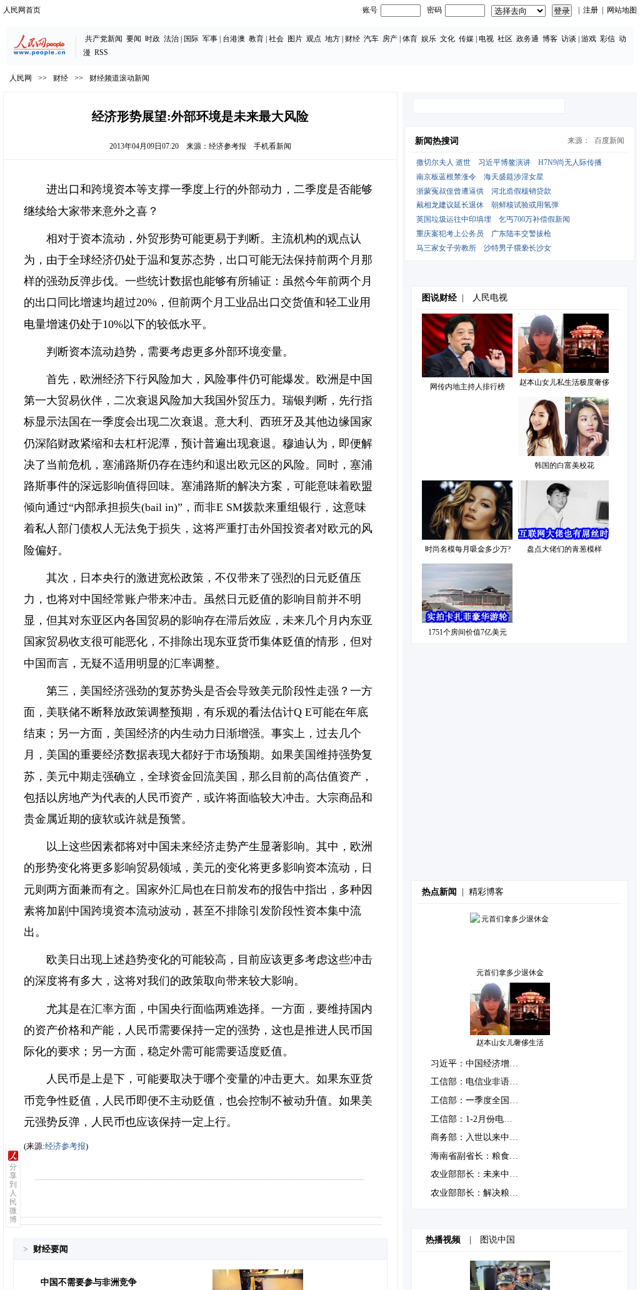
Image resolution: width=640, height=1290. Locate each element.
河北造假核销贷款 (521, 191)
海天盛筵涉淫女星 (514, 176)
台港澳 (233, 38)
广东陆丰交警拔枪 (521, 233)
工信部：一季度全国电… (479, 1100)
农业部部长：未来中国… (479, 1174)
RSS (101, 52)
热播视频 (443, 1239)
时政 (152, 38)
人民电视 (490, 297)
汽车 (371, 38)
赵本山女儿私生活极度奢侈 (564, 382)
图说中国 (497, 1239)
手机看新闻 (272, 146)
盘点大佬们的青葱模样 (564, 549)
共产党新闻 (103, 38)
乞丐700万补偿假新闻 (534, 219)
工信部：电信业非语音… (479, 1081)
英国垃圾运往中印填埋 (453, 219)
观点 (313, 38)
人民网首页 (22, 10)
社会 (276, 38)
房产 (390, 38)
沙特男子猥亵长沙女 (517, 248)
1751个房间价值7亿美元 (467, 632)
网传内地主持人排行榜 (467, 386)
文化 (447, 38)
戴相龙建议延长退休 (450, 205)
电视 (486, 38)
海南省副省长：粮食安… (479, 1156)
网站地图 (622, 10)
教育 (256, 38)
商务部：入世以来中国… (479, 1137)
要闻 (133, 38)
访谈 (568, 38)
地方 (332, 38)
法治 (171, 38)
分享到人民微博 (13, 1193)
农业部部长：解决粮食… (479, 1193)
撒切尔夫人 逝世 (443, 162)
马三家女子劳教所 (446, 248)
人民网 (20, 78)
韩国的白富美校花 (564, 465)
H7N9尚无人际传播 (570, 162)
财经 (352, 38)
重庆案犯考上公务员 (450, 233)
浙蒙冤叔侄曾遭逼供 (450, 191)
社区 (505, 38)
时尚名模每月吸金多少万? (468, 549)
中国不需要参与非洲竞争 (89, 1282)
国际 (191, 38)
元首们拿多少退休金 (510, 972)
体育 (410, 38)
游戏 (588, 38)
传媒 (466, 38)
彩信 (607, 38)
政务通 (527, 38)
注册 (590, 10)
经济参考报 (227, 146)
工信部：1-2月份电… (471, 1119)
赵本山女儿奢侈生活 (510, 1042)
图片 (295, 38)
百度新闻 (609, 140)
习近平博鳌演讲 (504, 162)
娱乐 (428, 38)
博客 (550, 38)
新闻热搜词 (437, 141)
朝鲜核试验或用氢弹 (525, 205)
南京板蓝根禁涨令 (446, 176)
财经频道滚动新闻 (119, 78)
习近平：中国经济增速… (479, 1063)
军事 (210, 38)
